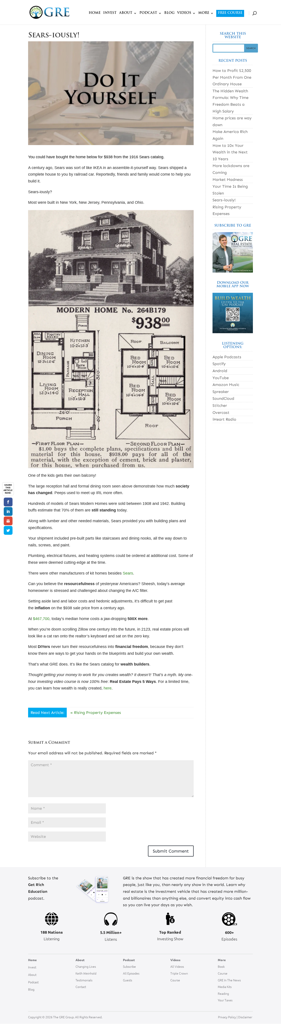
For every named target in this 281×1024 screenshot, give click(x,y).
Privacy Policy (227, 1017)
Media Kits (225, 986)
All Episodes (131, 973)
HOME (95, 13)
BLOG (169, 13)
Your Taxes (225, 1000)
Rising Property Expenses (97, 712)
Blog (31, 989)
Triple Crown (179, 973)
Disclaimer (245, 1017)
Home (32, 960)
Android (220, 370)
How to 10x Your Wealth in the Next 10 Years (230, 152)
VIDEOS (184, 13)
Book (221, 966)
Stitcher (220, 405)
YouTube (221, 377)
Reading (223, 993)
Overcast (221, 412)
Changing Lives (86, 966)
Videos (175, 960)
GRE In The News (229, 980)
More (222, 960)
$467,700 (41, 619)
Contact (81, 986)
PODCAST (148, 13)
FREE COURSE (230, 13)
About (32, 974)
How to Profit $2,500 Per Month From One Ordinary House (232, 77)
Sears (128, 573)
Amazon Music (226, 384)
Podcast (33, 982)
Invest (32, 967)
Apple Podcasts (227, 357)
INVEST (110, 13)
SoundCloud (223, 398)
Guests (127, 980)
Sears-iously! (224, 200)
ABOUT (125, 13)
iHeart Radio (224, 419)
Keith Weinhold (86, 973)
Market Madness (228, 179)
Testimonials (84, 980)
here (108, 688)
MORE (203, 13)
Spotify (219, 363)
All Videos (177, 966)
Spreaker (221, 391)
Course (175, 980)
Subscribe (129, 966)
